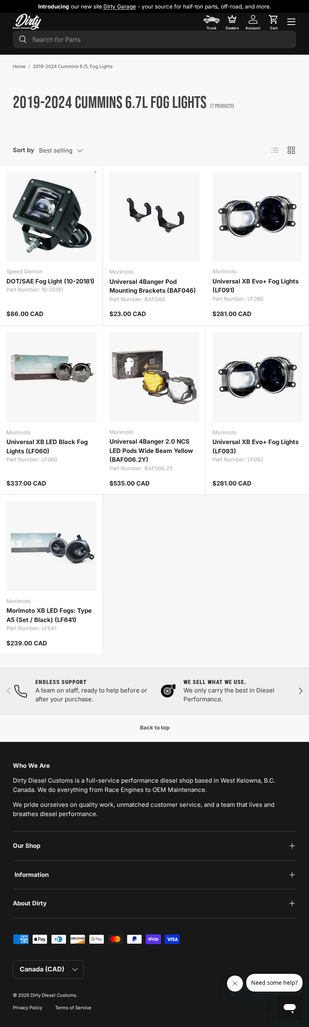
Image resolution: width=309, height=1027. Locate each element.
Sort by (23, 150)
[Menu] (291, 22)
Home (19, 66)
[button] (273, 22)
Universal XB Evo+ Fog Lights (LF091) (255, 285)
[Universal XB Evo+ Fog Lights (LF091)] (257, 216)
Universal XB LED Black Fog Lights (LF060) (47, 446)
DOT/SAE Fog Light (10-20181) (50, 281)
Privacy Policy (27, 1007)
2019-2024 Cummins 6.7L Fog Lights (73, 66)
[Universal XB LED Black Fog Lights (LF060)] (51, 377)
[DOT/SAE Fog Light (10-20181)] (51, 216)
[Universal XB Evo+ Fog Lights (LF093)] (257, 377)
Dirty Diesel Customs (53, 995)
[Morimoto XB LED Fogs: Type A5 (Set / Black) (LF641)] (51, 546)
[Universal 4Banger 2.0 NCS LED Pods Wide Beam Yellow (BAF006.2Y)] (154, 377)
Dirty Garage (119, 6)
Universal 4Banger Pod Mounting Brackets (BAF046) (152, 286)
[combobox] (154, 39)
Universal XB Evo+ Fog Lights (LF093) (255, 446)
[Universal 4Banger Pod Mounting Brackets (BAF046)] (154, 217)
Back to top (154, 727)
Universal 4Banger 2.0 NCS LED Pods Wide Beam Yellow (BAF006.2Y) (151, 450)
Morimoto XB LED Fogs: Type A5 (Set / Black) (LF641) (49, 615)
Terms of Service (73, 1007)
